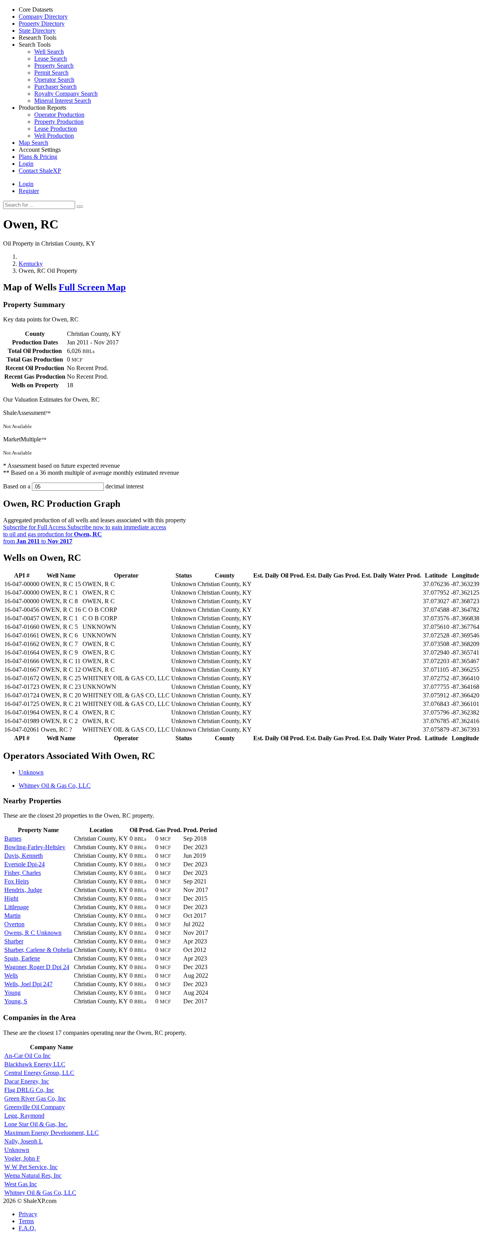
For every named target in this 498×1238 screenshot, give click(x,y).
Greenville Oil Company (34, 1107)
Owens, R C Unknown (32, 932)
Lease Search (50, 58)
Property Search (54, 65)
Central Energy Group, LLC (39, 1072)
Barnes (12, 838)
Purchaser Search (55, 86)
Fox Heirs (16, 881)
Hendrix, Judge (23, 890)
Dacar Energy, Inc (26, 1081)
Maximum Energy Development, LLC (51, 1132)
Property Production (59, 121)
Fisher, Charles (22, 872)
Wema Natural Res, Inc (32, 1175)
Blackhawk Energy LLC (34, 1064)
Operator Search (54, 79)
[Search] (80, 206)
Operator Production (59, 114)
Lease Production (55, 128)
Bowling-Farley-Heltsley (34, 847)
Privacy (28, 1214)
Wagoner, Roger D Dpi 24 (36, 967)
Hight (11, 898)
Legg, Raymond (24, 1115)
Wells (11, 975)
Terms (26, 1221)
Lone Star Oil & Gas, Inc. (36, 1124)
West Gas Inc (20, 1184)
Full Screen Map (92, 287)
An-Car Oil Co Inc (27, 1055)
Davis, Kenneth (23, 855)
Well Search (49, 51)
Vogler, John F (22, 1158)
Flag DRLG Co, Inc (29, 1090)
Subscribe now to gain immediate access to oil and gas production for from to (84, 534)
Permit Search (51, 72)
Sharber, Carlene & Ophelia (38, 949)
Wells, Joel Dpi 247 (28, 984)
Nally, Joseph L (23, 1141)
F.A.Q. (27, 1228)
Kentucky (31, 263)
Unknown (31, 772)
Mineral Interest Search (62, 100)
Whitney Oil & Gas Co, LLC (55, 785)
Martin (12, 915)
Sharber (13, 941)
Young (12, 992)
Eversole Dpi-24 (24, 864)
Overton (14, 924)
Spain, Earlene (22, 958)
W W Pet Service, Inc (31, 1167)
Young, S (15, 1001)
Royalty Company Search (66, 93)
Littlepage (16, 907)
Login (26, 184)
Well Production (54, 135)
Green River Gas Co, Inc (35, 1098)
